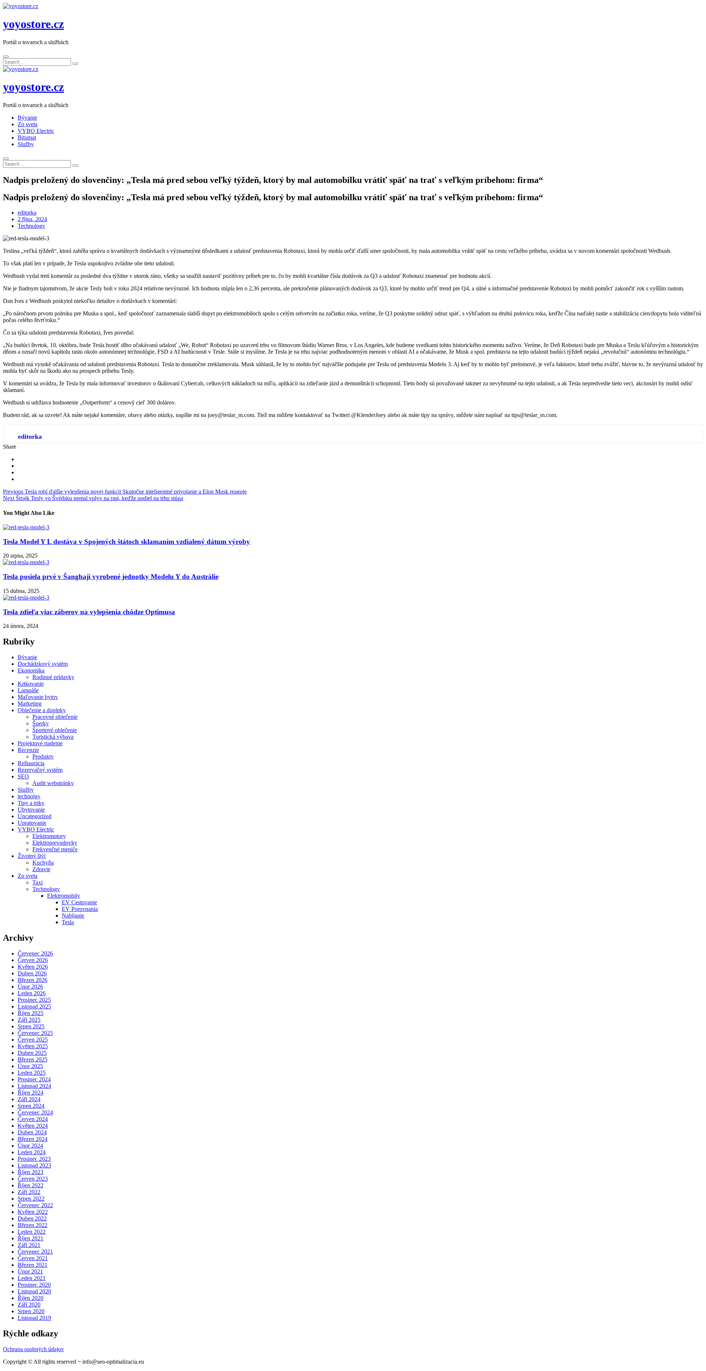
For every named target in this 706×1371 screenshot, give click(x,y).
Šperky (40, 723)
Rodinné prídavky (53, 677)
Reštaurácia (31, 763)
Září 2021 (29, 1245)
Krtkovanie (31, 684)
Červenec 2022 (35, 1205)
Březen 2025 (32, 1059)
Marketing (30, 703)
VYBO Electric (36, 131)
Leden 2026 (32, 993)
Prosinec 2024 (34, 1079)
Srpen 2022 (31, 1198)
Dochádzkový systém (43, 664)
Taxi (37, 882)
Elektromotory (49, 836)
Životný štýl (32, 856)
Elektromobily (63, 896)
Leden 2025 (32, 1073)
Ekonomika (31, 670)
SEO (23, 776)
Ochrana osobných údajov (33, 1349)
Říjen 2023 (30, 1172)
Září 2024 (29, 1099)
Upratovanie (32, 823)
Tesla (68, 922)
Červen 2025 (33, 1039)
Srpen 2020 (31, 1311)
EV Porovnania (80, 909)
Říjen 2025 (30, 1013)
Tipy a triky (31, 803)
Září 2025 (29, 1020)
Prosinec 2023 (34, 1159)
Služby (26, 144)
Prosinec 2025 (34, 1000)
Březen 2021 (32, 1265)
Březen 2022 (32, 1225)
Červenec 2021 (35, 1251)
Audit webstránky (53, 783)
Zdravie (41, 869)
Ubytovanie (31, 809)
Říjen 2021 (30, 1238)
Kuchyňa (43, 862)
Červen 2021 (33, 1258)
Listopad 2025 (34, 1006)
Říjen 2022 (30, 1185)
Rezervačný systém (40, 770)
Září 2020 (29, 1304)
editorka (27, 212)
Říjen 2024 (30, 1092)
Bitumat (27, 137)
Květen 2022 (33, 1212)
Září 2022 (29, 1192)
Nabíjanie (73, 915)
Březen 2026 (32, 980)
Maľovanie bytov (38, 697)
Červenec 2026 (35, 953)
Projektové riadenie (40, 743)
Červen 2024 (33, 1119)
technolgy (29, 796)
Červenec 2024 (35, 1112)
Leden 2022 (32, 1232)
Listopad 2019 (34, 1318)
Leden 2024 (32, 1152)
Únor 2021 (30, 1271)
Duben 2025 (32, 1053)
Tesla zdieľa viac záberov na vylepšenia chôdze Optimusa (89, 612)
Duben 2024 (32, 1132)
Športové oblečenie (54, 730)
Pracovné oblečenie (55, 717)
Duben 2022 (32, 1218)
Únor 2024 (30, 1145)
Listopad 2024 (34, 1086)
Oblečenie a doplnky (42, 710)
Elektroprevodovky (54, 843)
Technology (31, 226)
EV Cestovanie (79, 902)
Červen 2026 (33, 960)
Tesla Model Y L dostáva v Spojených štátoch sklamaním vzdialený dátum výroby (126, 541)
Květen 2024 (33, 1126)
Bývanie (27, 117)
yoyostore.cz (33, 24)
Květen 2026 (33, 967)
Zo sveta (28, 124)
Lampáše (28, 690)
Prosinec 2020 (34, 1285)
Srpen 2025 (31, 1026)
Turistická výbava (53, 737)
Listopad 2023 (34, 1165)
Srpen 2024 (31, 1106)
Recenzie (28, 750)
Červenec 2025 (35, 1033)
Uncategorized (34, 816)
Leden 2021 (32, 1278)
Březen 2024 (32, 1139)
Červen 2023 (33, 1179)
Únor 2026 (30, 986)
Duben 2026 (32, 973)
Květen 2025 (33, 1046)
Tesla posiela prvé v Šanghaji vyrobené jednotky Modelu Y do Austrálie (110, 576)
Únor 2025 (30, 1066)
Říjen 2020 (30, 1298)
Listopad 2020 (34, 1291)
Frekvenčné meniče (55, 849)
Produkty (43, 756)
